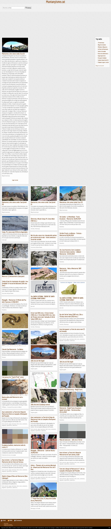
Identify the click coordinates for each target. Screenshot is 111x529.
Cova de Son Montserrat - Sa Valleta (12, 349)
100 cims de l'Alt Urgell (37, 361)
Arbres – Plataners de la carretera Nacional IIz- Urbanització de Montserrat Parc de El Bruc (43, 467)
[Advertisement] (55, 24)
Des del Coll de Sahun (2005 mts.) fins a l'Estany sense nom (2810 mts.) (71, 315)
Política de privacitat (8, 525)
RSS (10, 520)
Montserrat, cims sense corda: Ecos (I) (13, 54)
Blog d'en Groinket (102, 45)
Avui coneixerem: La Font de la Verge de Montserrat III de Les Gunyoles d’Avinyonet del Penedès (14, 414)
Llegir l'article (15, 180)
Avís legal (6, 523)
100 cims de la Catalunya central (40, 404)
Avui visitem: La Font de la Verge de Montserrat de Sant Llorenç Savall (70, 453)
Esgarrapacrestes (102, 56)
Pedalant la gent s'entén (103, 62)
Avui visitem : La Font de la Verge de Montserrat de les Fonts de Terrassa (13, 461)
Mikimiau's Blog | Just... (103, 47)
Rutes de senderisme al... (103, 53)
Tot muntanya (101, 42)
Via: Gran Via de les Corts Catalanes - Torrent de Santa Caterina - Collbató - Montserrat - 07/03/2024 (71, 252)
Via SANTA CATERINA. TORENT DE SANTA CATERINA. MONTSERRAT (43, 297)
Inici (5, 520)
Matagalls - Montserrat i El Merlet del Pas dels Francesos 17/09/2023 (14, 301)
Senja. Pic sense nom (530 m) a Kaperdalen (15, 232)
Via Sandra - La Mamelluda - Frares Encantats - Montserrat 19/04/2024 (70, 218)
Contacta (19, 520)
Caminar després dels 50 (103, 60)
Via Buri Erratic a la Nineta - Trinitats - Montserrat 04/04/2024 (71, 234)
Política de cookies (8, 524)
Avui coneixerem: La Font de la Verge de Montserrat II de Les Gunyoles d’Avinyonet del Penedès (43, 419)
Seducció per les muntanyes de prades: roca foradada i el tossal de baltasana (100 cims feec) (15, 283)
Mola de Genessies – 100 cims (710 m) (71, 440)
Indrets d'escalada (102, 51)
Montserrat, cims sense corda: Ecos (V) (71, 202)
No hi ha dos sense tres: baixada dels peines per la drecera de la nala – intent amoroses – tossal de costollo (44, 237)
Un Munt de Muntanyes (103, 49)
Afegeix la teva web (100, 66)
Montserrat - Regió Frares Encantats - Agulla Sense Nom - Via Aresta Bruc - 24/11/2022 (71, 410)
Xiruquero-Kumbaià (102, 58)
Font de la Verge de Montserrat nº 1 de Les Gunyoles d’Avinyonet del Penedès (72, 470)
